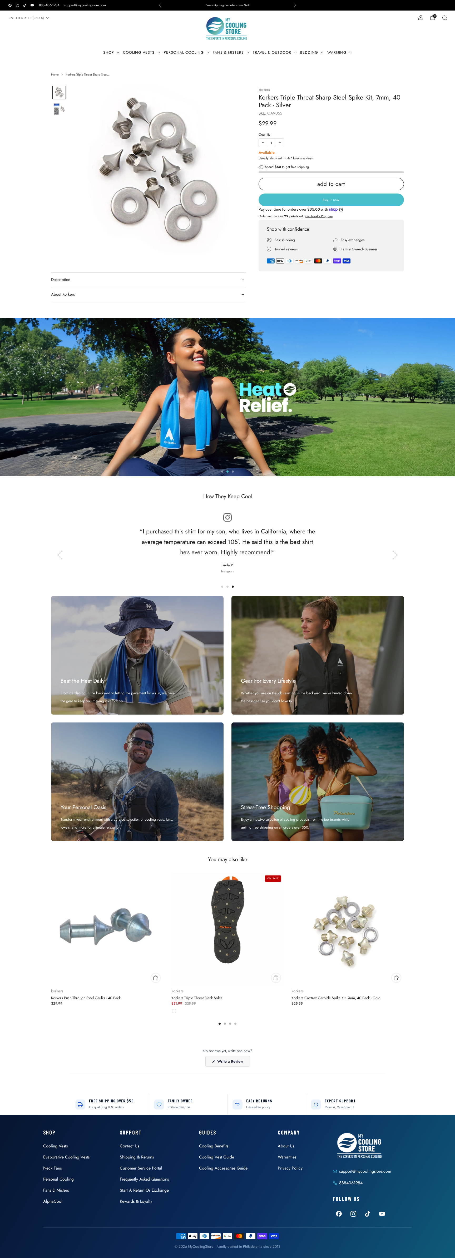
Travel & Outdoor (272, 52)
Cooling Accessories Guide (223, 1168)
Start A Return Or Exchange (144, 1190)
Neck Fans (52, 1168)
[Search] (444, 17)
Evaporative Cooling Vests (66, 1157)
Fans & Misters (228, 52)
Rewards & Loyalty (136, 1201)
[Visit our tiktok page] (24, 5)
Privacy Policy (290, 1168)
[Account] (420, 17)
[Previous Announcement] (159, 5)
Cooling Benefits (213, 1146)
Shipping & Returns (137, 1157)
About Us (286, 1146)
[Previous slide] (81, 173)
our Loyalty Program (319, 216)
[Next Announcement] (295, 5)
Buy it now (331, 199)
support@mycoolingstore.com (85, 5)
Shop (108, 52)
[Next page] (404, 930)
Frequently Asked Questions (144, 1179)
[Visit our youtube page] (32, 5)
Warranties (287, 1157)
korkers (264, 89)
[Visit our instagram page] (17, 5)
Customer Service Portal (141, 1168)
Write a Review (233, 1062)
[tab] (220, 1024)
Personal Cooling (184, 52)
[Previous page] (51, 930)
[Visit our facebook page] (10, 5)
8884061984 (351, 1183)
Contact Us (129, 1146)
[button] (222, 471)
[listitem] (227, 5)
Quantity (264, 134)
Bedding (309, 52)
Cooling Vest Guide (216, 1157)
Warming (337, 52)
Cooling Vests (139, 52)
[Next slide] (235, 173)
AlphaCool (52, 1201)
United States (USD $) (26, 18)
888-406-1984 (49, 5)
